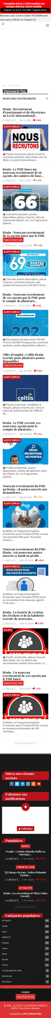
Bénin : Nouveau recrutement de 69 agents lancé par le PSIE (24, 234)
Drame (4, 954)
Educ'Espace (6, 982)
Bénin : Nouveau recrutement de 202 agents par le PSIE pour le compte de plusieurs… (24, 297)
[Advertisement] (25, 56)
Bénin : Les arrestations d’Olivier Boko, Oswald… (25, 895)
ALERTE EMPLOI (12, 126)
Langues (25, 991)
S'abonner (27, 828)
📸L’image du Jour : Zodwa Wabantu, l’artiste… (26, 874)
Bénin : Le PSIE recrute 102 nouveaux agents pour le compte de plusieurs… (22, 426)
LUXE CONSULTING (31, 1013)
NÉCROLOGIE (7, 976)
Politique (5, 943)
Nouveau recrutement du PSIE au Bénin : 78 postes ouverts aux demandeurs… (25, 489)
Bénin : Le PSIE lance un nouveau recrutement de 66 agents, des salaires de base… (23, 172)
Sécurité (5, 959)
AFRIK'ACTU (6, 937)
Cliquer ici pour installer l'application (25, 10)
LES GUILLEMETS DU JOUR (11, 970)
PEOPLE (25, 846)
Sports (4, 932)
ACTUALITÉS (25, 887)
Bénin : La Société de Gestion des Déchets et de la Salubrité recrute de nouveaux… (23, 615)
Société (8, 629)
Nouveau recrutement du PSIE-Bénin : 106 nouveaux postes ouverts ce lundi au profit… (25, 552)
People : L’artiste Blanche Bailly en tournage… (25, 853)
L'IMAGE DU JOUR (25, 867)
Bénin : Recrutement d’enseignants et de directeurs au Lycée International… (24, 112)
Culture (4, 948)
